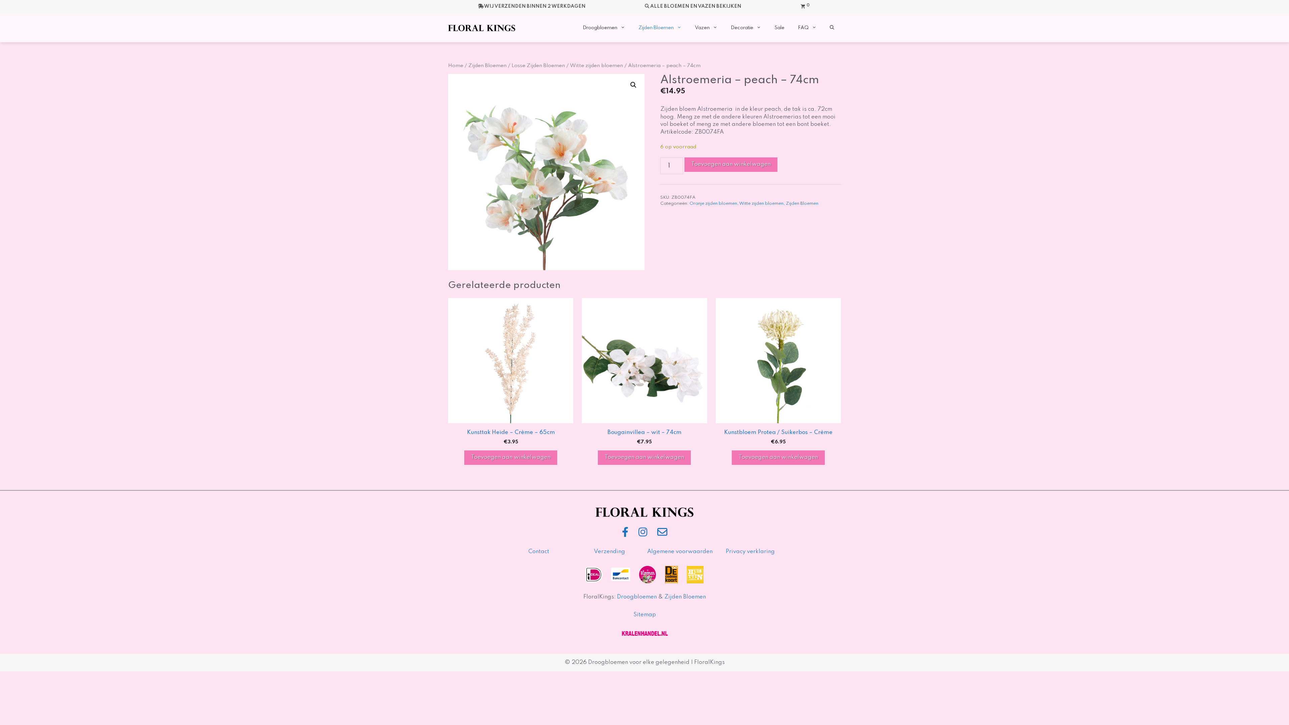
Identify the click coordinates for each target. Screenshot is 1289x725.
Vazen (702, 28)
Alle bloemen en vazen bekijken (695, 6)
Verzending (609, 551)
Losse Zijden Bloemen (538, 65)
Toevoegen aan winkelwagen (731, 164)
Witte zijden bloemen (596, 65)
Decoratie (742, 28)
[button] (832, 28)
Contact (538, 551)
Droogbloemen (600, 28)
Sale (779, 28)
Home (455, 65)
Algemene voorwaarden (680, 551)
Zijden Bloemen (656, 28)
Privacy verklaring (750, 551)
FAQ (803, 28)
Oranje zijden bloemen (713, 203)
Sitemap (644, 615)
